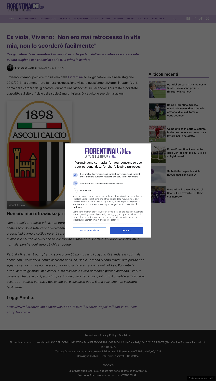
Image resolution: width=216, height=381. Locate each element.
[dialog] (108, 190)
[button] (108, 190)
